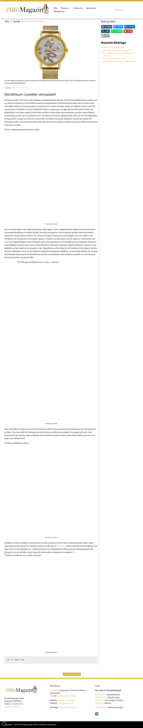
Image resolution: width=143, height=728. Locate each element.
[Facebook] (96, 713)
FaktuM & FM (100, 697)
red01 (26, 88)
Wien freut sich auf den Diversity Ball (117, 50)
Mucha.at (98, 703)
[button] (65, 8)
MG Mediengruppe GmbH (66, 696)
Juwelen (16, 21)
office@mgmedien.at (12, 707)
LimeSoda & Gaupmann (68, 707)
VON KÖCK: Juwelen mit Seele (114, 58)
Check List (99, 700)
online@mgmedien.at (66, 700)
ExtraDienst (99, 695)
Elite (7, 21)
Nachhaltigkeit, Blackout (113, 700)
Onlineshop (61, 546)
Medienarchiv (100, 707)
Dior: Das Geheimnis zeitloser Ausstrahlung (119, 61)
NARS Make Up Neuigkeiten (113, 47)
